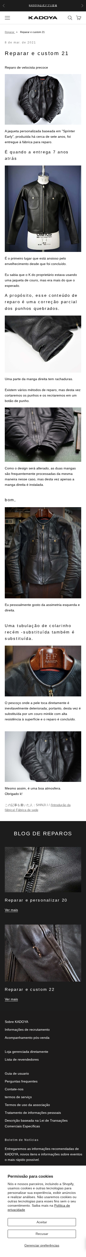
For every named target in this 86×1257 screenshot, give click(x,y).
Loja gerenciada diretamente (26, 1052)
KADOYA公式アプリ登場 (43, 5)
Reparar (10, 32)
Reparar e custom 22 (30, 989)
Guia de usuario (17, 1073)
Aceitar (42, 1222)
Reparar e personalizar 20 (36, 900)
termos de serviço (18, 1097)
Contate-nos (14, 1089)
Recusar (42, 1234)
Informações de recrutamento (27, 1029)
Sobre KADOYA (16, 1022)
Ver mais (11, 910)
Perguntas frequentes (21, 1081)
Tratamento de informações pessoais (33, 1113)
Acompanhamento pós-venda (27, 1038)
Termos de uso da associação (27, 1105)
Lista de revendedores (22, 1059)
